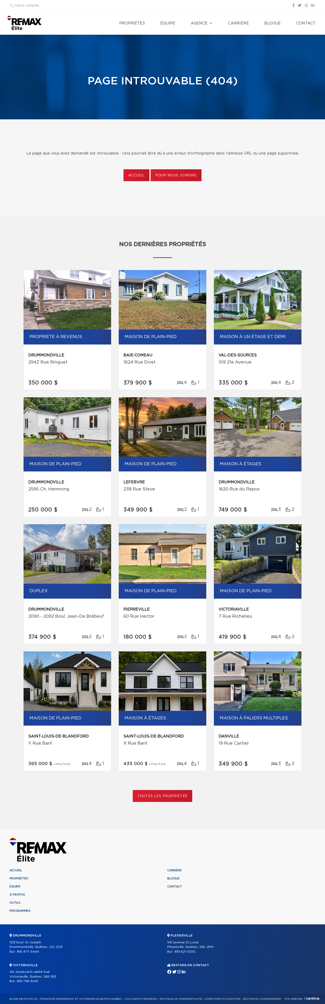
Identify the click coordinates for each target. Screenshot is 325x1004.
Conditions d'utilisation (222, 999)
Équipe (167, 23)
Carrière (238, 23)
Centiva (311, 998)
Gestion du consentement (262, 999)
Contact (305, 23)
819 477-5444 (28, 951)
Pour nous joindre (176, 175)
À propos (17, 894)
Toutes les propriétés (163, 796)
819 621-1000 (185, 951)
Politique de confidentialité (181, 999)
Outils (15, 902)
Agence (199, 23)
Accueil (136, 175)
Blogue (272, 23)
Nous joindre (27, 5)
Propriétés (132, 23)
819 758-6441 (27, 981)
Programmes (20, 910)
